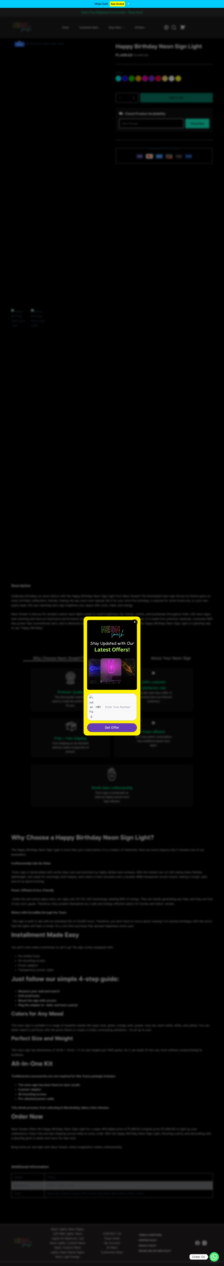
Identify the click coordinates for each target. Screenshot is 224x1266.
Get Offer (112, 728)
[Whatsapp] (214, 1257)
